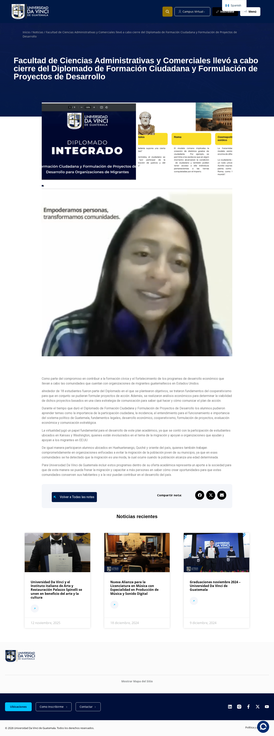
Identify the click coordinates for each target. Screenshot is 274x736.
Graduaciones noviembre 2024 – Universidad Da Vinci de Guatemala (215, 586)
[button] (199, 495)
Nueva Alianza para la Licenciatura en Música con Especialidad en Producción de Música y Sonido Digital (134, 588)
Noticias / (39, 32)
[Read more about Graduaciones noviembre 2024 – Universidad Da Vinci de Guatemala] (194, 601)
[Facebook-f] (248, 707)
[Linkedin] (230, 707)
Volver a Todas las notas (77, 497)
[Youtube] (267, 707)
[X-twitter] (258, 707)
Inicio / (27, 32)
